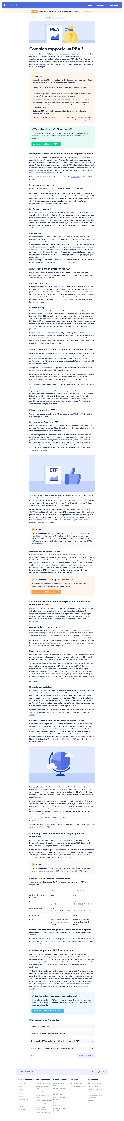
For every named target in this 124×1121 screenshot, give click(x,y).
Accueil (31, 18)
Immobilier (22, 1109)
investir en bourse (57, 712)
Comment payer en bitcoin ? (59, 1109)
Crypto (20, 1106)
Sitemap (91, 1100)
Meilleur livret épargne (43, 1104)
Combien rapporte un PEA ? (60, 1084)
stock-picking (36, 311)
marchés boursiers (36, 170)
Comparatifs (101, 5)
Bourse (20, 1093)
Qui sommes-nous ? (94, 1083)
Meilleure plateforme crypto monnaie (43, 1108)
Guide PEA (39, 18)
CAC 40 (48, 509)
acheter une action (59, 287)
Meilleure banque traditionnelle (58, 1104)
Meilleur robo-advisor (43, 1113)
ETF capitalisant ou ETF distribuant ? (61, 1090)
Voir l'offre (87, 11)
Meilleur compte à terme (44, 1100)
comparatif (75, 177)
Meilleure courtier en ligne (42, 1096)
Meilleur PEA (40, 1092)
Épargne (21, 1096)
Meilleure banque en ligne (42, 1087)
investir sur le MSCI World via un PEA (62, 739)
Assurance (21, 1103)
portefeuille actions (53, 941)
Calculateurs (114, 5)
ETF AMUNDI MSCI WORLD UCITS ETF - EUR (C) (60, 818)
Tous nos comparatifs (43, 1083)
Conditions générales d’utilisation (95, 1091)
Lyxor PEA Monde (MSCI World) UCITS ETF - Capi (59, 787)
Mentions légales (93, 1086)
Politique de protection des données (95, 1096)
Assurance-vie (23, 1099)
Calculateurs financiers (78, 1086)
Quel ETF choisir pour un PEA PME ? (61, 1098)
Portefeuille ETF (58, 1094)
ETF (74, 414)
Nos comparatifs (76, 1083)
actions (32, 715)
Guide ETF (21, 1083)
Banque (20, 1090)
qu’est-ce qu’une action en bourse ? (66, 262)
